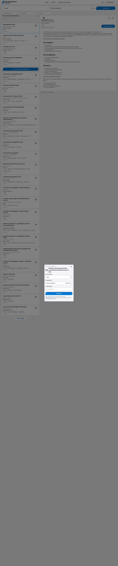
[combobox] (58, 277)
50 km (68, 283)
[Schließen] (71, 267)
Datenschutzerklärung (49, 297)
